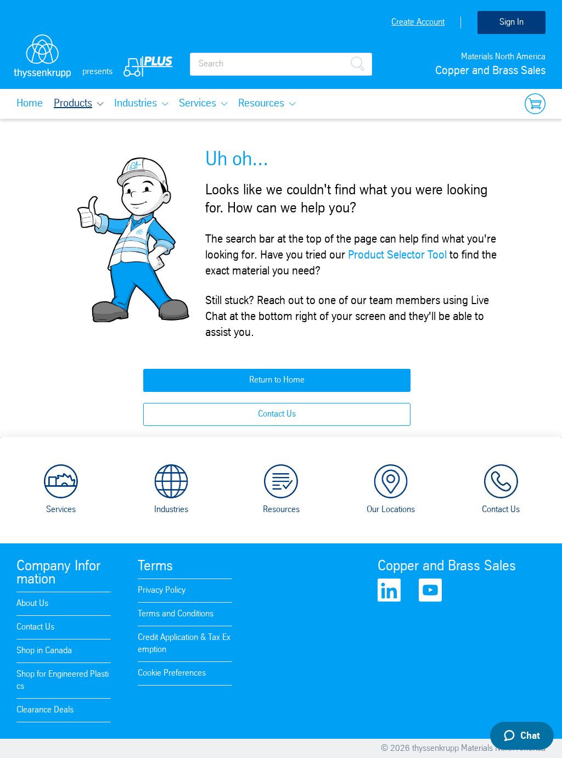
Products (73, 104)
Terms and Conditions (175, 614)
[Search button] (357, 62)
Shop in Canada (44, 651)
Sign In (511, 22)
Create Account (418, 22)
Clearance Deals (45, 710)
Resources (261, 104)
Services (197, 104)
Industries (135, 104)
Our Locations (391, 510)
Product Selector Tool (397, 255)
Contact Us (277, 414)
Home (29, 104)
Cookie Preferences (172, 673)
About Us (32, 603)
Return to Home (277, 380)
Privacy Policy (162, 590)
